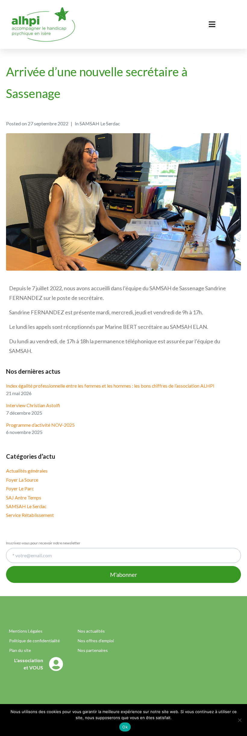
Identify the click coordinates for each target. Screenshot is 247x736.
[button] (37, 667)
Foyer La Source (22, 480)
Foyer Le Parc (20, 488)
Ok (125, 727)
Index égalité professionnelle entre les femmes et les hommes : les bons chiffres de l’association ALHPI (110, 385)
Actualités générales (27, 470)
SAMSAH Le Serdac (26, 506)
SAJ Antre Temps (23, 497)
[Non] (239, 720)
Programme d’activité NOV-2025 (40, 425)
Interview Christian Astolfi (33, 405)
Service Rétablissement (30, 515)
